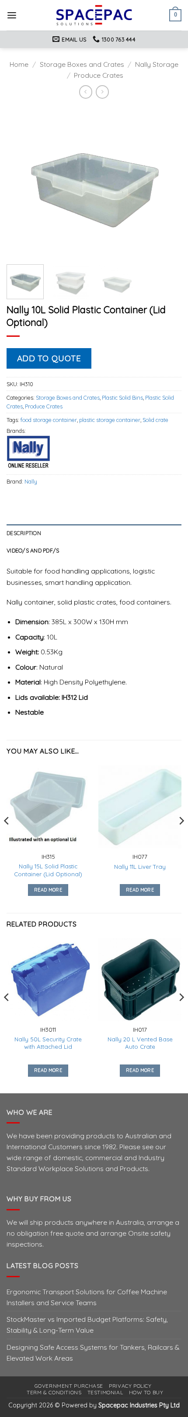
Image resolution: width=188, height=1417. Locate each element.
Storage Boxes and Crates (82, 64)
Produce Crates (98, 75)
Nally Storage (156, 64)
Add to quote (49, 358)
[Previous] (21, 183)
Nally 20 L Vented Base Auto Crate (140, 1043)
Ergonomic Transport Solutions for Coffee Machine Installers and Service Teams (87, 1297)
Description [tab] (24, 532)
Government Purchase (69, 1385)
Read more (48, 890)
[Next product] (85, 92)
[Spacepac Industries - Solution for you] (94, 15)
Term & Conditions (54, 1392)
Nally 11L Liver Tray (140, 866)
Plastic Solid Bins (122, 397)
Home (19, 64)
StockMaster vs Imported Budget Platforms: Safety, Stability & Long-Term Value (87, 1324)
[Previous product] (102, 92)
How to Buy (146, 1392)
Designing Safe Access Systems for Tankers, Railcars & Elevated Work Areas (93, 1352)
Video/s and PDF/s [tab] (33, 550)
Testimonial (105, 1392)
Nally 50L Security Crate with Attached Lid (48, 1043)
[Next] (167, 183)
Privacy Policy (130, 1385)
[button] (12, 15)
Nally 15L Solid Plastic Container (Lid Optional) (48, 870)
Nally (30, 481)
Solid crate (155, 419)
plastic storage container (109, 419)
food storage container (49, 419)
